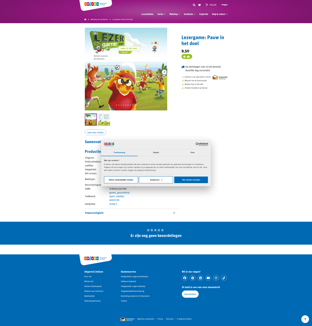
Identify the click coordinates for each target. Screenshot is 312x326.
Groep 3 (113, 203)
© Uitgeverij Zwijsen (184, 319)
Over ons (88, 276)
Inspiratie (203, 14)
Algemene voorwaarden (145, 319)
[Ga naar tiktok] (224, 278)
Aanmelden (190, 294)
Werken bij (88, 281)
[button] (164, 72)
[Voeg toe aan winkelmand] (186, 56)
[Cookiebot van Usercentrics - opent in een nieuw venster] (197, 144)
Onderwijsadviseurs (92, 301)
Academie (188, 14)
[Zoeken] (194, 4)
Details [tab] (156, 152)
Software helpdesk (128, 281)
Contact (124, 301)
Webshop (174, 14)
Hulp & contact (218, 14)
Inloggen (224, 4)
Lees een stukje (95, 132)
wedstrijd (114, 199)
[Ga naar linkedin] (200, 278)
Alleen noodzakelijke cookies (121, 180)
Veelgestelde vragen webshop (133, 286)
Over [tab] (192, 152)
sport (112, 196)
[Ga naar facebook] (185, 278)
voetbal (120, 196)
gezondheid (123, 192)
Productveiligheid (94, 212)
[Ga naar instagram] (216, 278)
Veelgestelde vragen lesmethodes (134, 276)
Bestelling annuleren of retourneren (135, 296)
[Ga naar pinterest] (192, 278)
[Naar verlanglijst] (199, 4)
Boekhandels (89, 296)
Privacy (160, 319)
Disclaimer (170, 319)
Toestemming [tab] (119, 152)
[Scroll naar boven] (305, 319)
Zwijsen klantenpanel (93, 286)
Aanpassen (154, 180)
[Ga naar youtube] (208, 278)
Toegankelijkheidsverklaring (132, 291)
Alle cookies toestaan (191, 180)
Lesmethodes (147, 14)
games (112, 192)
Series (160, 14)
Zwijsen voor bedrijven (93, 291)
